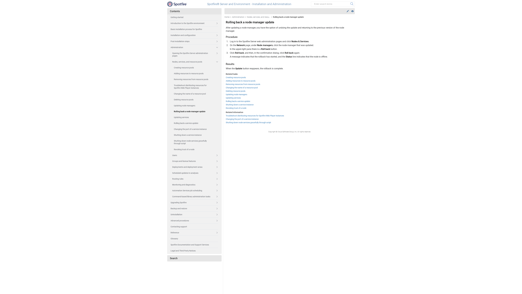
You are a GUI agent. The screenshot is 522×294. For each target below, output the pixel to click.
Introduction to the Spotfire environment (187, 23)
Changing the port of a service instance (190, 129)
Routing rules (177, 179)
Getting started (177, 17)
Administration (177, 47)
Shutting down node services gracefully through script (190, 142)
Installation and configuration (183, 35)
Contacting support (179, 227)
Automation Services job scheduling (187, 190)
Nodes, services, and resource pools (187, 62)
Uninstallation (176, 214)
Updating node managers (184, 106)
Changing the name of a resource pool (190, 94)
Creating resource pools (184, 68)
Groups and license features (184, 161)
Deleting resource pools (183, 100)
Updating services (181, 117)
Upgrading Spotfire (179, 202)
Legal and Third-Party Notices (183, 251)
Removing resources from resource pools (191, 79)
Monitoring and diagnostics (183, 185)
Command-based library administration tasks (191, 196)
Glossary (174, 239)
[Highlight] (348, 11)
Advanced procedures (180, 221)
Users (174, 155)
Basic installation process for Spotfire (186, 29)
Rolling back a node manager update (189, 111)
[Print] (352, 11)
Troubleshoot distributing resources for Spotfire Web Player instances (190, 86)
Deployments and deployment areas (187, 167)
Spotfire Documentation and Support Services (190, 245)
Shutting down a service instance (188, 135)
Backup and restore (179, 208)
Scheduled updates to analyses (185, 173)
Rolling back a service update (186, 123)
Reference (175, 233)
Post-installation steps (180, 41)
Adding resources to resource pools (188, 73)
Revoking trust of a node (184, 149)
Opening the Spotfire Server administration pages (190, 54)
